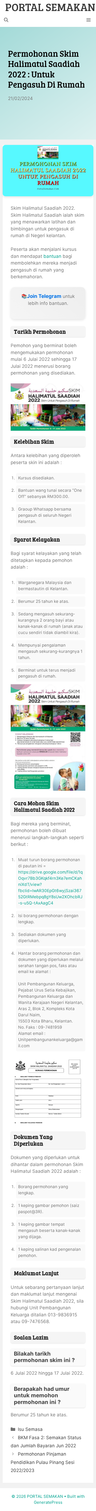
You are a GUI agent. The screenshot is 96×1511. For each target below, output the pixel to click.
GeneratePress (48, 1502)
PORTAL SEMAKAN (50, 6)
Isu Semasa (30, 1429)
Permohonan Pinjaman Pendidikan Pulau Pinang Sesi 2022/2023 (42, 1462)
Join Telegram (44, 296)
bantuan (52, 256)
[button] (6, 20)
